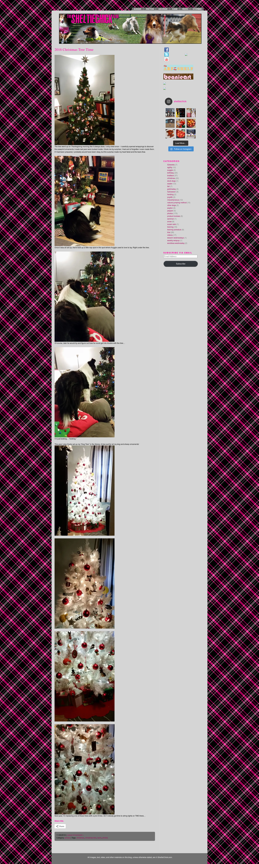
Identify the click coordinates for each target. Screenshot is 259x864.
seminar (170, 218)
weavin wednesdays (175, 237)
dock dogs (171, 181)
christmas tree (91, 837)
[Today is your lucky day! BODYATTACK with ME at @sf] (180, 123)
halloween (171, 191)
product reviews (173, 216)
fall (168, 186)
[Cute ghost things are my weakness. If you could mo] (191, 112)
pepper (170, 210)
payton (170, 208)
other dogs (171, 205)
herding (170, 194)
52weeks (171, 164)
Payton (150, 9)
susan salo (171, 224)
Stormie (197, 9)
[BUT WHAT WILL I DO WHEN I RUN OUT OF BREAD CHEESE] (170, 133)
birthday (170, 172)
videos (170, 235)
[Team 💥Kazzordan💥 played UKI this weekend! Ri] (191, 133)
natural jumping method (177, 202)
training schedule (174, 229)
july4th (170, 197)
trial (168, 232)
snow (169, 221)
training (170, 227)
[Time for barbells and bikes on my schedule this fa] (180, 112)
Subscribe (180, 264)
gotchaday (171, 189)
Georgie (163, 9)
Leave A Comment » (75, 835)
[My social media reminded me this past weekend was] (170, 123)
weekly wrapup (173, 240)
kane (99, 837)
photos (67, 837)
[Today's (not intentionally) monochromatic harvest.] (191, 123)
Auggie (137, 9)
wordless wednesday (176, 243)
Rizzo (185, 9)
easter (169, 183)
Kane (175, 9)
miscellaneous (173, 199)
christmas (80, 837)
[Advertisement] (172, 292)
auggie (170, 170)
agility (169, 167)
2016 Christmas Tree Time (74, 49)
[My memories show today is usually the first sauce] (180, 133)
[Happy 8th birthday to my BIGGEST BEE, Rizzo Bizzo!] (170, 112)
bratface (170, 175)
